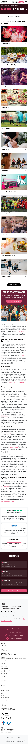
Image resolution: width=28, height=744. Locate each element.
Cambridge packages (13, 301)
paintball (17, 357)
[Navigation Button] (26, 2)
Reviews (2, 685)
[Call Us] (16, 2)
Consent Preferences (5, 700)
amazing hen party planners (14, 541)
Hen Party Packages (5, 671)
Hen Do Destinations (5, 665)
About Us (3, 682)
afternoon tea (4, 415)
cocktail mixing (7, 433)
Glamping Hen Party (5, 670)
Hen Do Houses (4, 668)
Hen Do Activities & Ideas (6, 666)
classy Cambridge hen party (8, 501)
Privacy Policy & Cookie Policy (14, 737)
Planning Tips (4, 673)
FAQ (2, 646)
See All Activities (13, 284)
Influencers (3, 688)
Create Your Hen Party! (14, 590)
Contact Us (3, 645)
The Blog (3, 675)
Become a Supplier (5, 690)
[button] (13, 2)
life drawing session (13, 447)
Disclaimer (3, 699)
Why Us (2, 683)
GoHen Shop (3, 676)
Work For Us (3, 687)
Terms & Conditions (5, 697)
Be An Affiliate (4, 705)
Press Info (3, 704)
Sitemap (2, 695)
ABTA (2, 702)
